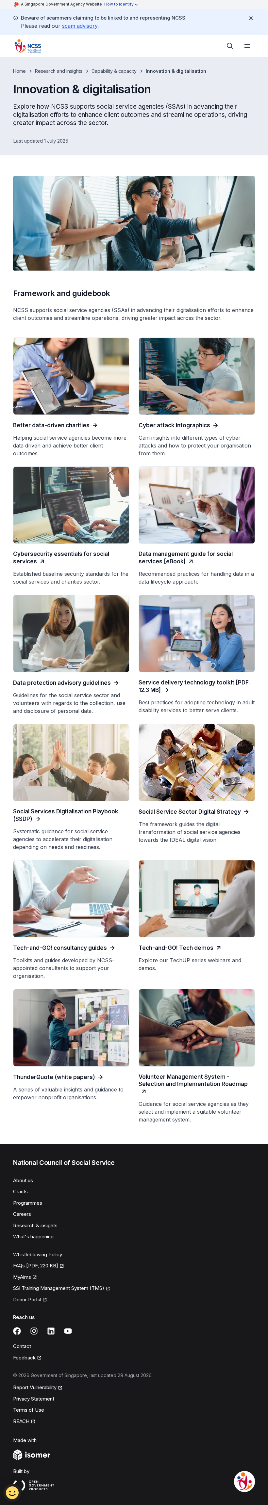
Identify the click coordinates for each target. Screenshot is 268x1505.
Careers (22, 1214)
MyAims (25, 1277)
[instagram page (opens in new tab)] (34, 1331)
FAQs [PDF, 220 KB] (35, 1266)
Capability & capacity (114, 71)
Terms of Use (28, 1410)
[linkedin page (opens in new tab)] (51, 1331)
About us (23, 1180)
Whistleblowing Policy (37, 1254)
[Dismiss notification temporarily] (251, 18)
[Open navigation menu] (247, 46)
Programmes (27, 1203)
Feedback (27, 1358)
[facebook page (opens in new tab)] (17, 1331)
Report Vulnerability (35, 1387)
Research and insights (58, 71)
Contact (22, 1346)
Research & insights (35, 1225)
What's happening (33, 1236)
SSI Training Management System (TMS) (58, 1288)
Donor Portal (30, 1300)
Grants (20, 1191)
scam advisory (79, 26)
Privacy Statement (33, 1399)
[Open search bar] (230, 46)
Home (19, 71)
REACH (24, 1421)
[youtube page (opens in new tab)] (68, 1331)
